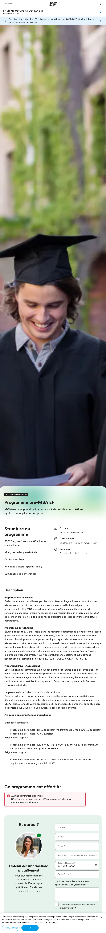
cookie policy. (50, 922)
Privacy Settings (11, 928)
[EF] (53, 4)
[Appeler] (100, 4)
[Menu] (100, 12)
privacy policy (67, 908)
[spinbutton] (59, 866)
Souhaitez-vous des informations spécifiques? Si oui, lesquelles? (72, 883)
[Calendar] (96, 865)
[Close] (102, 918)
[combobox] (61, 855)
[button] (9, 4)
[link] (23, 12)
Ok (30, 928)
